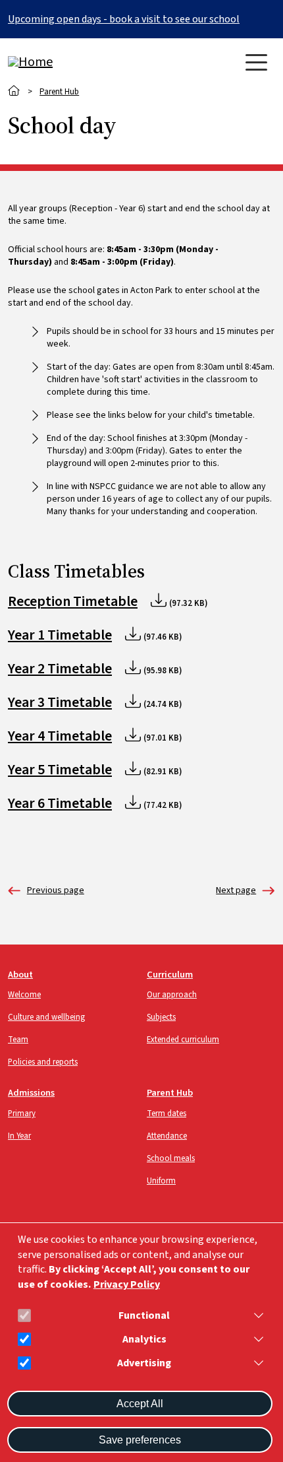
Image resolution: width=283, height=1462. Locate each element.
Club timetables (236, 890)
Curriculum (170, 974)
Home (14, 90)
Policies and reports (43, 1062)
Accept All (139, 1403)
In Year (19, 1136)
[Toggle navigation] (256, 62)
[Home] (60, 62)
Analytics (144, 1339)
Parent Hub (59, 92)
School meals (171, 1158)
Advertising (144, 1363)
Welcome (24, 995)
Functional (144, 1316)
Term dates (46, 890)
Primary (22, 1113)
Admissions (31, 1093)
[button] (256, 1315)
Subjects (161, 1017)
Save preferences (140, 1439)
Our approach (172, 995)
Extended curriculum (183, 1040)
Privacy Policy (126, 1285)
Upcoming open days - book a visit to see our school (124, 19)
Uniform (161, 1181)
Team (18, 1040)
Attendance (167, 1136)
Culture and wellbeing (46, 1017)
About (20, 974)
